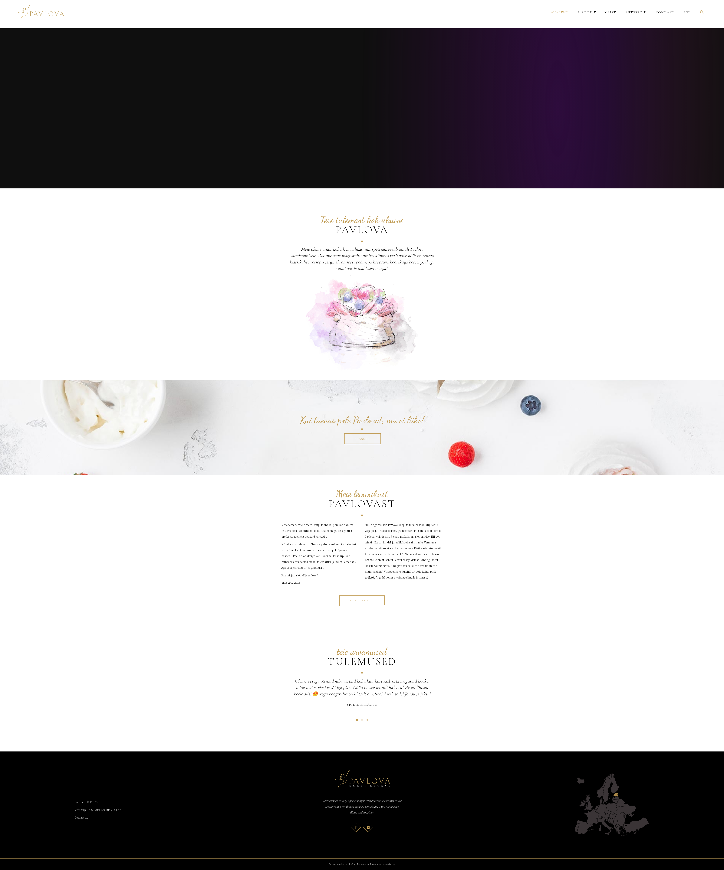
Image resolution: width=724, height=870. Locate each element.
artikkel (369, 577)
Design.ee (390, 864)
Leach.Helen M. (375, 560)
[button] (357, 719)
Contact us (81, 817)
